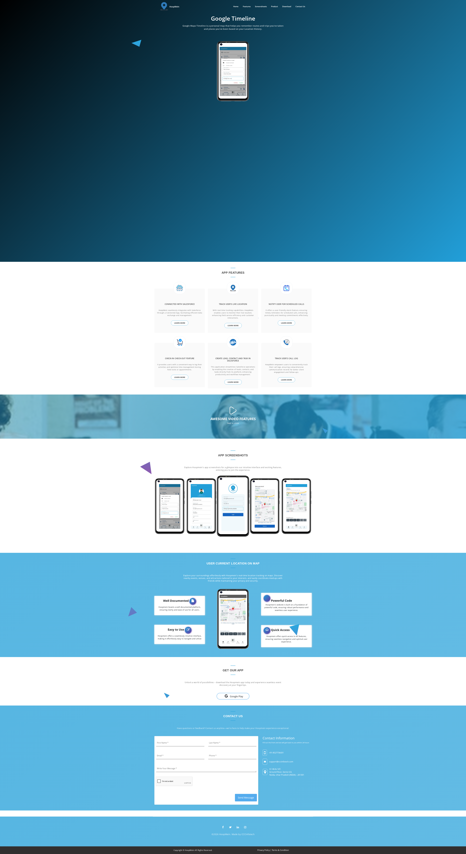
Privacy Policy (263, 850)
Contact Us (300, 6)
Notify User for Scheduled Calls (286, 304)
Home (235, 6)
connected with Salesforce (180, 304)
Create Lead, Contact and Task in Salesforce (233, 359)
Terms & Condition (280, 850)
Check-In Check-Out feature (179, 358)
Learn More (179, 323)
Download (286, 6)
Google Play (236, 696)
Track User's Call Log (286, 358)
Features (247, 6)
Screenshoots (261, 6)
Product (274, 6)
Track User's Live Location (233, 304)
